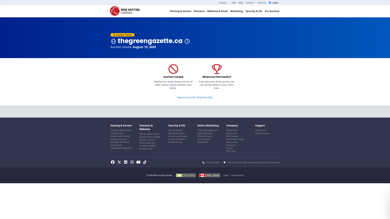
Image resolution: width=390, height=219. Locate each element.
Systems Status (262, 133)
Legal (225, 175)
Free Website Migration (120, 148)
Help (234, 2)
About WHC (231, 133)
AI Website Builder (147, 145)
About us (262, 2)
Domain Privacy (175, 142)
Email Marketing (204, 133)
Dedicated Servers (118, 139)
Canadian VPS (116, 133)
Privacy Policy (237, 175)
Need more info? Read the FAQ (195, 97)
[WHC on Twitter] (120, 162)
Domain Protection (177, 139)
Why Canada (232, 142)
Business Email (146, 148)
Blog (241, 2)
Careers (229, 148)
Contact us (231, 145)
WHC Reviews (232, 136)
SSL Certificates (175, 130)
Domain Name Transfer (149, 137)
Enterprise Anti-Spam (178, 136)
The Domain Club (147, 142)
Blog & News (232, 130)
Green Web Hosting (235, 139)
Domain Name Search (149, 133)
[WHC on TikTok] (145, 162)
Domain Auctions (147, 139)
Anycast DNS (116, 145)
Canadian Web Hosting (120, 130)
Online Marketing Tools (207, 130)
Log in (275, 2)
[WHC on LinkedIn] (126, 162)
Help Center (260, 130)
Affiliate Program (205, 136)
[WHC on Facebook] (113, 162)
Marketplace (203, 142)
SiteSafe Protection (177, 133)
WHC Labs (231, 151)
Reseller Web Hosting (120, 136)
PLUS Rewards (203, 139)
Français (222, 2)
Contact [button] (249, 2)
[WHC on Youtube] (139, 162)
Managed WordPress (119, 142)
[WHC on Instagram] (133, 162)
